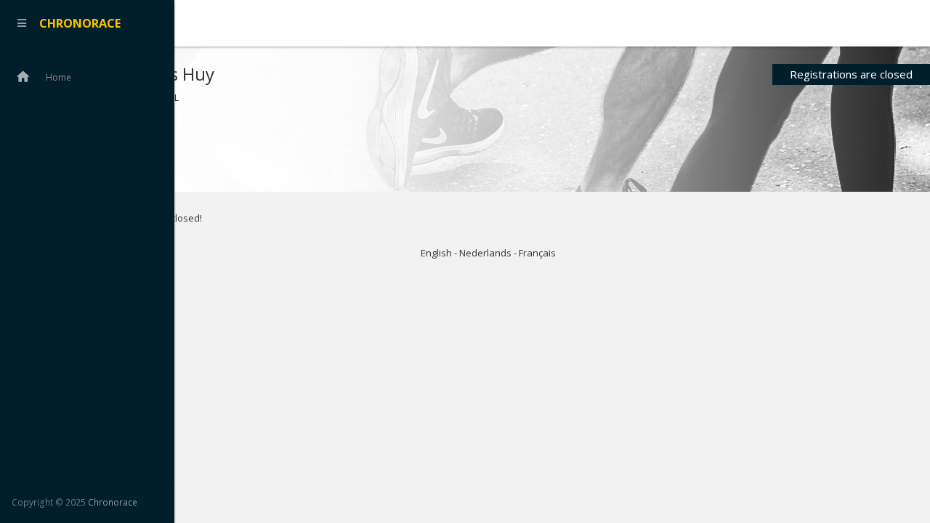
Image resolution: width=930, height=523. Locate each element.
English (436, 252)
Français (537, 252)
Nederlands (485, 252)
